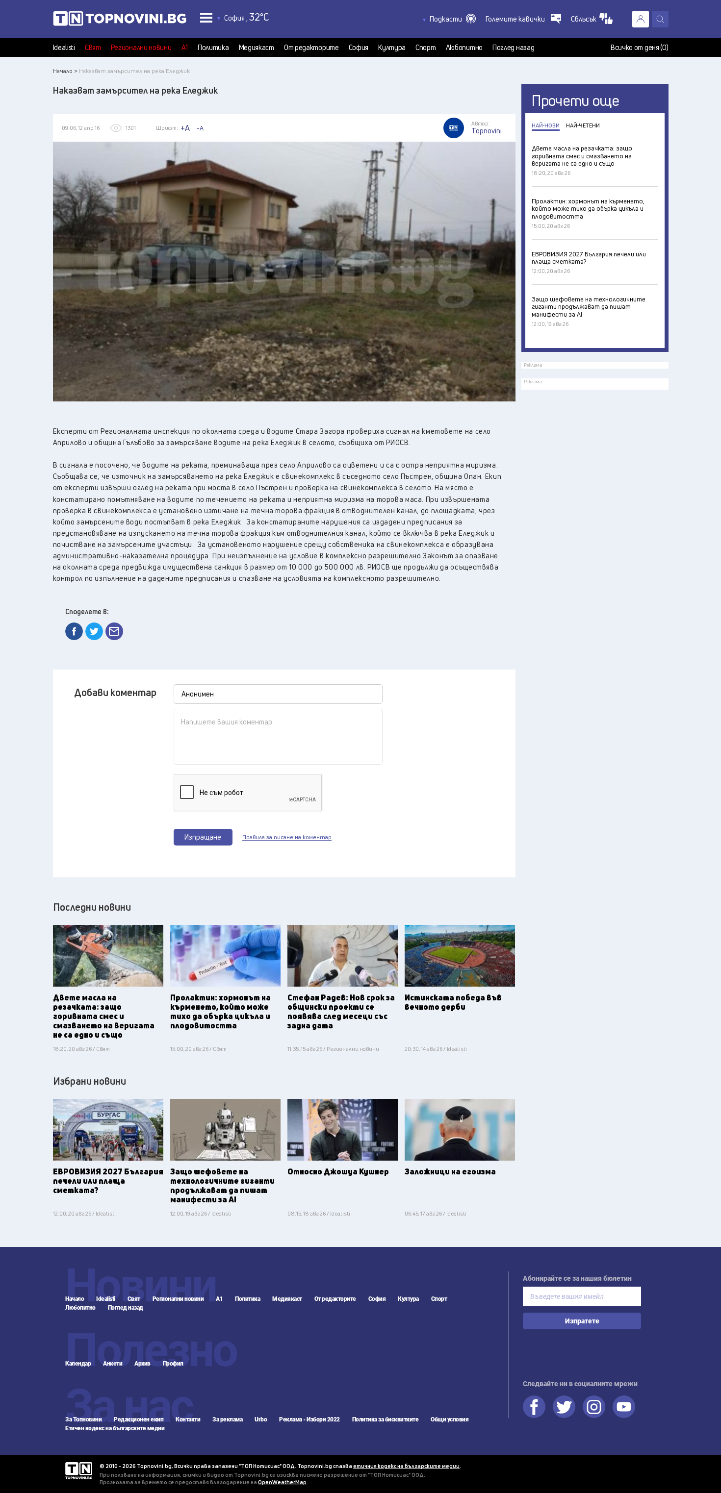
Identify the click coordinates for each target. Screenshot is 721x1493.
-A (200, 128)
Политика (213, 47)
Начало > (65, 71)
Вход (640, 19)
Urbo (261, 1419)
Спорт (425, 47)
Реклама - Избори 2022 (309, 1419)
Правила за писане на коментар (287, 837)
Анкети (112, 1363)
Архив (142, 1363)
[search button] (660, 19)
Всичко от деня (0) (640, 47)
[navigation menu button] (206, 17)
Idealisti (64, 47)
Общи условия (449, 1419)
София (359, 47)
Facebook (534, 1406)
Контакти (188, 1419)
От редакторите (311, 47)
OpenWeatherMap (282, 1482)
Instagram (594, 1406)
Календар (78, 1363)
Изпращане (202, 837)
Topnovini (78, 1470)
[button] (453, 19)
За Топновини (83, 1419)
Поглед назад (513, 47)
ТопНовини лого (119, 20)
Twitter (564, 1406)
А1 (184, 47)
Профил (173, 1363)
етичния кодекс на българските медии (406, 1465)
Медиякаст (256, 47)
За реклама (227, 1419)
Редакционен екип (138, 1419)
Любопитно (464, 47)
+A (185, 128)
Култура (392, 47)
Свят (93, 47)
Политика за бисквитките (385, 1419)
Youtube (624, 1406)
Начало (74, 1298)
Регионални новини (141, 47)
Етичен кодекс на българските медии (114, 1428)
